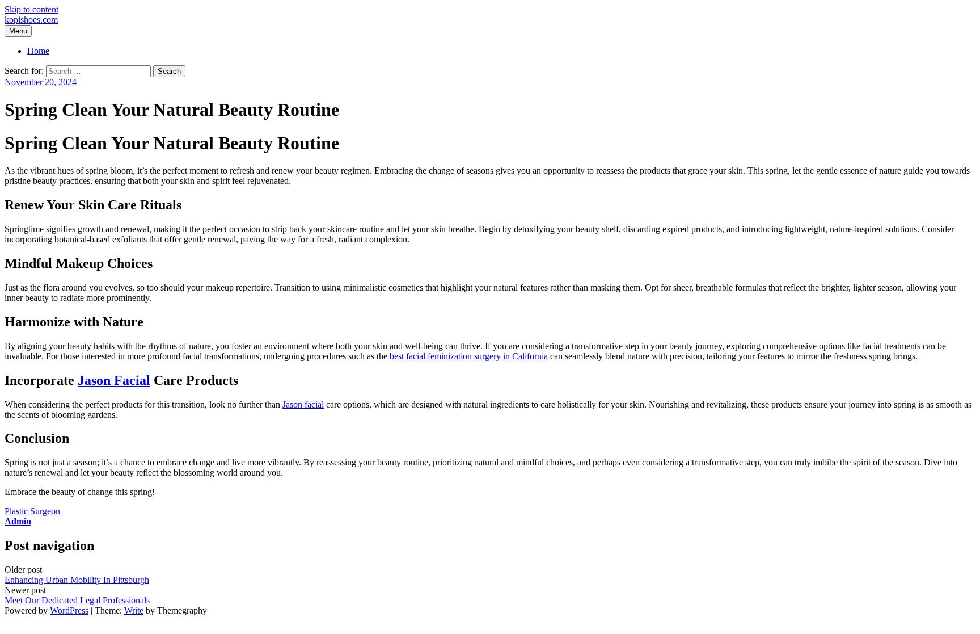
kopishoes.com (31, 19)
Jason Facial (114, 380)
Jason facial (303, 404)
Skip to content (31, 9)
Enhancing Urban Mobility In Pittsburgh (77, 580)
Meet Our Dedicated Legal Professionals (77, 600)
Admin (18, 521)
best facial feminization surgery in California (469, 356)
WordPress (69, 610)
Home (38, 51)
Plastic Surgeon (32, 511)
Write (133, 610)
